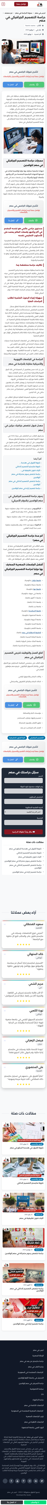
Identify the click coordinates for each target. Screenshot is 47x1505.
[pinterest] (23, 1481)
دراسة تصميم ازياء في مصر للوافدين (26, 488)
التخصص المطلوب (36, 797)
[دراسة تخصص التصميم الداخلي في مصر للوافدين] (23, 1273)
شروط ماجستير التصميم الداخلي (28, 466)
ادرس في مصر (38, 1350)
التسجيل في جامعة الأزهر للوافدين (31, 1378)
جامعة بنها (37, 589)
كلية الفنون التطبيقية (17, 738)
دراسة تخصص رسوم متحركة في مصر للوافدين (25, 475)
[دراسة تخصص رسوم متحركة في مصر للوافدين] (23, 1238)
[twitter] (41, 1481)
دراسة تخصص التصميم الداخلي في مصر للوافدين (24, 482)
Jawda (28, 1495)
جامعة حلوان (36, 580)
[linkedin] (35, 1481)
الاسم (41, 776)
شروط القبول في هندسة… (29, 463)
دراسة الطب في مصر (36, 1367)
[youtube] (17, 1481)
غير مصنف (38, 1214)
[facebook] (11, 1481)
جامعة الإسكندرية (35, 611)
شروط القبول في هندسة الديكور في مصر (25, 849)
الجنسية (40, 818)
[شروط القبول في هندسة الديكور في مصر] (23, 1132)
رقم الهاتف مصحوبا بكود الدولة (31, 787)
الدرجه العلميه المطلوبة (34, 807)
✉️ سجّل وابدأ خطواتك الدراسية (23, 832)
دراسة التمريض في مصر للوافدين (31, 1383)
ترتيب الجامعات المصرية (35, 1416)
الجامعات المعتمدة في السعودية (31, 1372)
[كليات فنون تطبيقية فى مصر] (23, 1202)
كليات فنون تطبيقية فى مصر (29, 857)
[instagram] (29, 1481)
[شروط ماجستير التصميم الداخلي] (23, 1167)
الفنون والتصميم (36, 1144)
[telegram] (5, 1481)
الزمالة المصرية (38, 1356)
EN (42, 1394)
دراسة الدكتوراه (38, 1400)
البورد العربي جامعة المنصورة (33, 1427)
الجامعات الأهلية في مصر (34, 1422)
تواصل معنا (21, 4)
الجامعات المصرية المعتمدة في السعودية (27, 1411)
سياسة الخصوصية (37, 1389)
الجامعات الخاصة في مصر (34, 1405)
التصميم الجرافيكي (37, 738)
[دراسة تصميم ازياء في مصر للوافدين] (23, 1308)
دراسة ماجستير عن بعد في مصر (32, 1361)
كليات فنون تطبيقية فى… (30, 470)
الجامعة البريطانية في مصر (31, 632)
